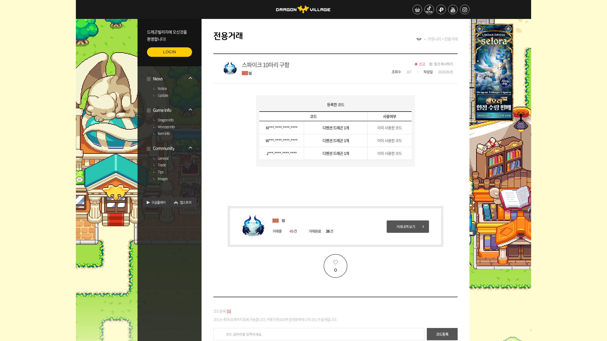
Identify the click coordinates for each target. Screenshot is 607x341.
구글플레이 (158, 202)
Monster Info (166, 127)
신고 (422, 64)
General (163, 158)
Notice (162, 88)
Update (163, 95)
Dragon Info (166, 120)
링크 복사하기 (443, 64)
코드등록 (442, 334)
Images (163, 178)
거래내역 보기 (405, 226)
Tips (161, 172)
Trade (162, 165)
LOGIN (169, 52)
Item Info (164, 133)
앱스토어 (185, 202)
